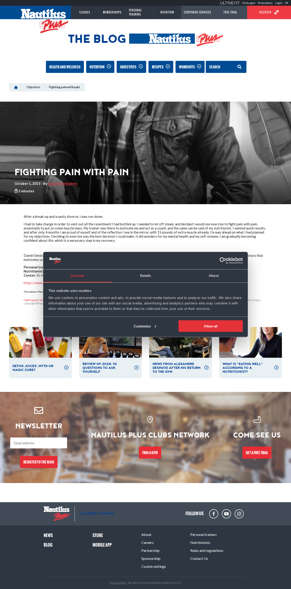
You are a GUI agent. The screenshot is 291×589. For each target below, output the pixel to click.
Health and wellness (64, 66)
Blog (48, 545)
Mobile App (102, 545)
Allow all (210, 326)
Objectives (128, 66)
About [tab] (214, 276)
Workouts (187, 66)
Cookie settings (153, 566)
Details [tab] (145, 276)
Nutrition (97, 66)
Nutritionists (200, 542)
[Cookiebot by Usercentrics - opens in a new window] (223, 260)
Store (98, 535)
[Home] (16, 87)
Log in (278, 3)
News (48, 535)
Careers (147, 542)
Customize (142, 326)
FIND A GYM (150, 452)
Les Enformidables (62, 183)
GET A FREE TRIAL (257, 452)
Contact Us (199, 558)
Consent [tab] (77, 276)
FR (286, 3)
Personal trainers (203, 534)
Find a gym (248, 3)
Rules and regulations (206, 550)
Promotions (265, 3)
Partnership (150, 550)
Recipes (157, 66)
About (146, 534)
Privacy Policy (118, 582)
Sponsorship (151, 558)
